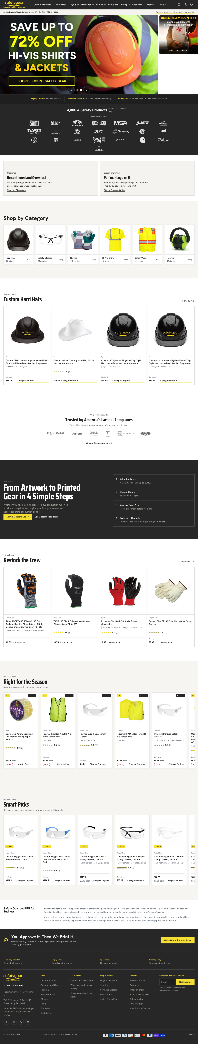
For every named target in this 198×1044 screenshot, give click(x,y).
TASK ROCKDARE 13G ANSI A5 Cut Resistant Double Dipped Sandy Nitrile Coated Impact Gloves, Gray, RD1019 (24, 624)
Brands (150, 4)
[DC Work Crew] (56, 140)
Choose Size (19, 642)
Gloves (99, 4)
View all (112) (188, 561)
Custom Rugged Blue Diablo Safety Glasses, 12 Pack (19, 858)
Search (192, 1034)
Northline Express (108, 989)
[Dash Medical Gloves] (34, 131)
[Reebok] (99, 131)
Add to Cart (23, 764)
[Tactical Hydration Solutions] (99, 148)
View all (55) (188, 300)
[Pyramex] (77, 123)
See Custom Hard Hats (46, 516)
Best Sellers (46, 1013)
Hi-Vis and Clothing (117, 4)
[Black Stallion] (77, 131)
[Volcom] (34, 140)
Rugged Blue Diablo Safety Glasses (93, 735)
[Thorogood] (164, 123)
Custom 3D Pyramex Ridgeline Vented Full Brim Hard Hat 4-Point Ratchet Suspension (26, 362)
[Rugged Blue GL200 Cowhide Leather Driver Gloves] (170, 591)
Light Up (104, 985)
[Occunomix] (99, 123)
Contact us (135, 985)
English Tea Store (108, 980)
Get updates (185, 981)
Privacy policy (136, 1003)
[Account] (185, 4)
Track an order (137, 989)
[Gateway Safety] (121, 131)
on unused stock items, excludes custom (142, 98)
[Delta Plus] (56, 131)
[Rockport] (77, 140)
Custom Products (42, 4)
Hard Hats (61, 4)
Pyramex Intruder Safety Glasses (166, 735)
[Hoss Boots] (164, 131)
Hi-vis (43, 1003)
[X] (21, 1022)
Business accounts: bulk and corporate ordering (175, 12)
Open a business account (82, 980)
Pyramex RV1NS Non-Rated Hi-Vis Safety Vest (132, 735)
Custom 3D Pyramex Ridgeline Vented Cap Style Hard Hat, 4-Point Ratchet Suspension (170, 362)
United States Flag (108, 999)
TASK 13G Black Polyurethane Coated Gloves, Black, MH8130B (71, 623)
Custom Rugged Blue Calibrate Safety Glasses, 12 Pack (169, 858)
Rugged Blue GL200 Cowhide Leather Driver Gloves (170, 623)
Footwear (137, 4)
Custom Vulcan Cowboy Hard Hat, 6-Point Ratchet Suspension (74, 362)
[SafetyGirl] (56, 123)
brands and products (46, 98)
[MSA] (121, 123)
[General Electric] (142, 131)
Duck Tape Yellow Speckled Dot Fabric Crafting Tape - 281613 (19, 736)
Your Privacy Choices (140, 1008)
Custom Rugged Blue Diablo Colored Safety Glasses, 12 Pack (56, 859)
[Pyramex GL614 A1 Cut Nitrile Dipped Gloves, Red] (123, 591)
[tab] (77, 90)
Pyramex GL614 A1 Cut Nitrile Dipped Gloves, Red (119, 623)
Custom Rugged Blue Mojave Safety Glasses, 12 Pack (131, 858)
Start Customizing (115, 81)
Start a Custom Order (18, 516)
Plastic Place (106, 994)
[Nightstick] (121, 140)
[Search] (179, 4)
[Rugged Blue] (34, 123)
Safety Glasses (48, 994)
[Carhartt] (142, 140)
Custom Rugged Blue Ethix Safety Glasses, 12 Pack (93, 858)
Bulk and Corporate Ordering (89, 98)
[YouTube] (28, 1022)
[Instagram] (14, 1022)
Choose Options (98, 764)
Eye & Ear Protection (81, 4)
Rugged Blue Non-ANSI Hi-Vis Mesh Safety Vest (57, 735)
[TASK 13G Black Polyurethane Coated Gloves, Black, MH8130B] (75, 591)
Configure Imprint (25, 380)
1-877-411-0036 (15, 985)
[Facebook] (6, 1022)
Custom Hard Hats (50, 985)
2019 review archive (139, 994)
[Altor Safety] (164, 140)
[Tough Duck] (99, 140)
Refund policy (136, 999)
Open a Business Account (99, 443)
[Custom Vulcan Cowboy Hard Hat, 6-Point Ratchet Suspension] (75, 330)
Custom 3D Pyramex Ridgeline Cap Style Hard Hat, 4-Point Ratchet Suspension (121, 362)
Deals (161, 4)
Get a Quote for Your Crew (178, 940)
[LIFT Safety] (142, 123)
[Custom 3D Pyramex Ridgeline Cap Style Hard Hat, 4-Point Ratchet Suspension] (123, 330)
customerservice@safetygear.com (19, 993)
